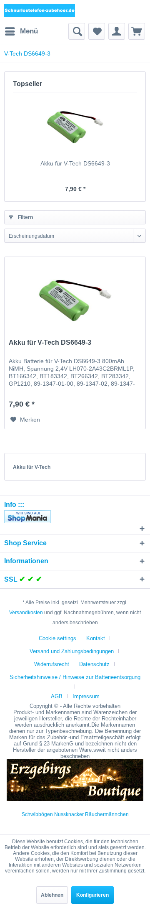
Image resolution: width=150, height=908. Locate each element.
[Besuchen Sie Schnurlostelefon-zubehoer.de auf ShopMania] (75, 516)
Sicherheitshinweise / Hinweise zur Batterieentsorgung (75, 677)
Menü (29, 31)
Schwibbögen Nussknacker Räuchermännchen (75, 814)
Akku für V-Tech (31, 467)
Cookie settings (57, 638)
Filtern (25, 217)
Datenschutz (94, 664)
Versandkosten (26, 613)
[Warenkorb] (136, 31)
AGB (56, 696)
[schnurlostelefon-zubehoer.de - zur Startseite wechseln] (39, 11)
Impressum (86, 696)
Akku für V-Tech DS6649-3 (75, 163)
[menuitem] (21, 31)
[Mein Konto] (116, 31)
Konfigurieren (92, 895)
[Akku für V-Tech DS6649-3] (75, 126)
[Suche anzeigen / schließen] (76, 31)
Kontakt (95, 638)
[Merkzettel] (96, 31)
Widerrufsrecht (51, 664)
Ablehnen (52, 895)
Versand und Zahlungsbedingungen (72, 651)
